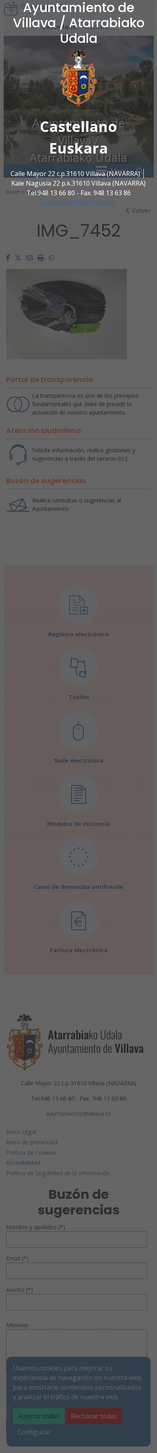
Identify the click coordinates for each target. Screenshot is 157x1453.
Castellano (78, 126)
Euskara (78, 148)
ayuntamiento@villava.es (78, 202)
